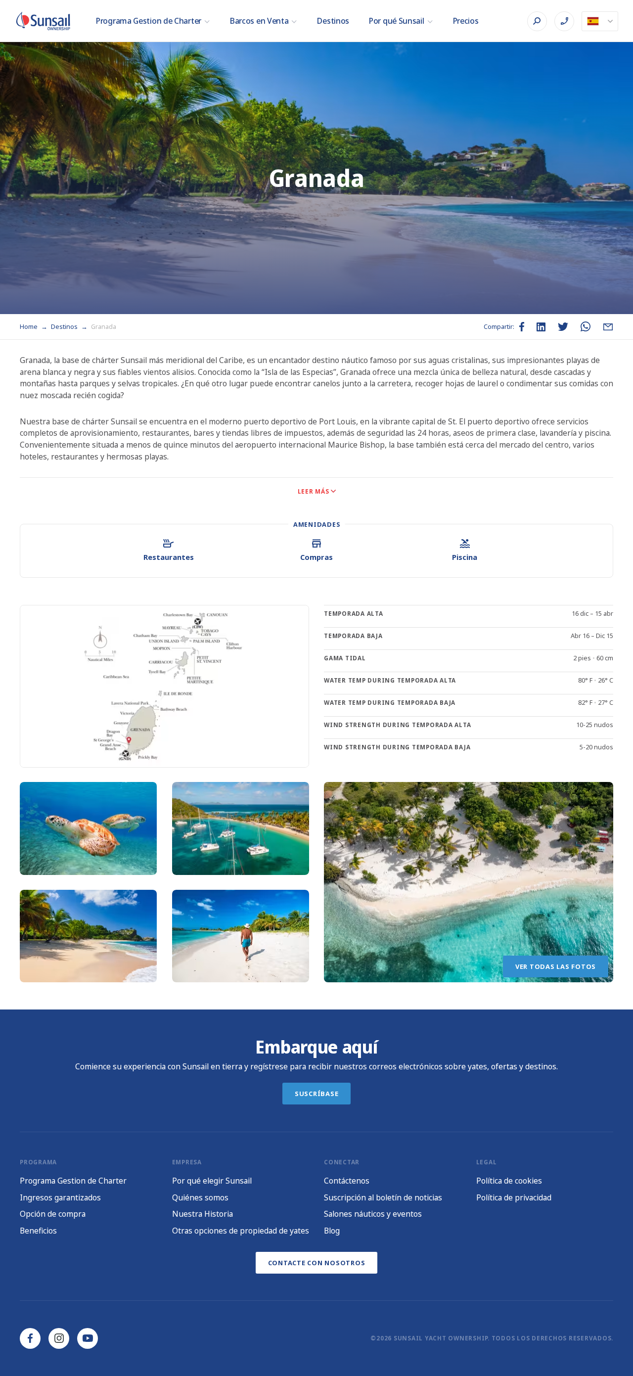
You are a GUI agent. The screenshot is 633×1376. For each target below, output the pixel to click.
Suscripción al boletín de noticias (383, 1197)
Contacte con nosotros (316, 1262)
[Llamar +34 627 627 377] (564, 21)
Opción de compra (53, 1213)
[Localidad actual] (600, 21)
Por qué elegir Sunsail (212, 1180)
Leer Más (313, 491)
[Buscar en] (537, 21)
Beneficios (38, 1230)
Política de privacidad (513, 1197)
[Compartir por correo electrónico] (608, 326)
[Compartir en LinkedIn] (541, 326)
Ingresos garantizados (60, 1197)
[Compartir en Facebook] (521, 326)
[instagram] (58, 1338)
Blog (332, 1230)
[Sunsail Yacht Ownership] (43, 21)
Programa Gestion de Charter (148, 20)
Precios (466, 20)
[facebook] (30, 1338)
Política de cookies (509, 1180)
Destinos (333, 20)
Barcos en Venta (259, 20)
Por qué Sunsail (396, 20)
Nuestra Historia (202, 1213)
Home (29, 326)
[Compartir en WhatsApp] (585, 326)
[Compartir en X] (563, 326)
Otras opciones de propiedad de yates (240, 1230)
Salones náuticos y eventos (373, 1213)
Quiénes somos (200, 1197)
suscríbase (317, 1093)
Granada (103, 326)
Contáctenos (346, 1180)
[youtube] (87, 1338)
